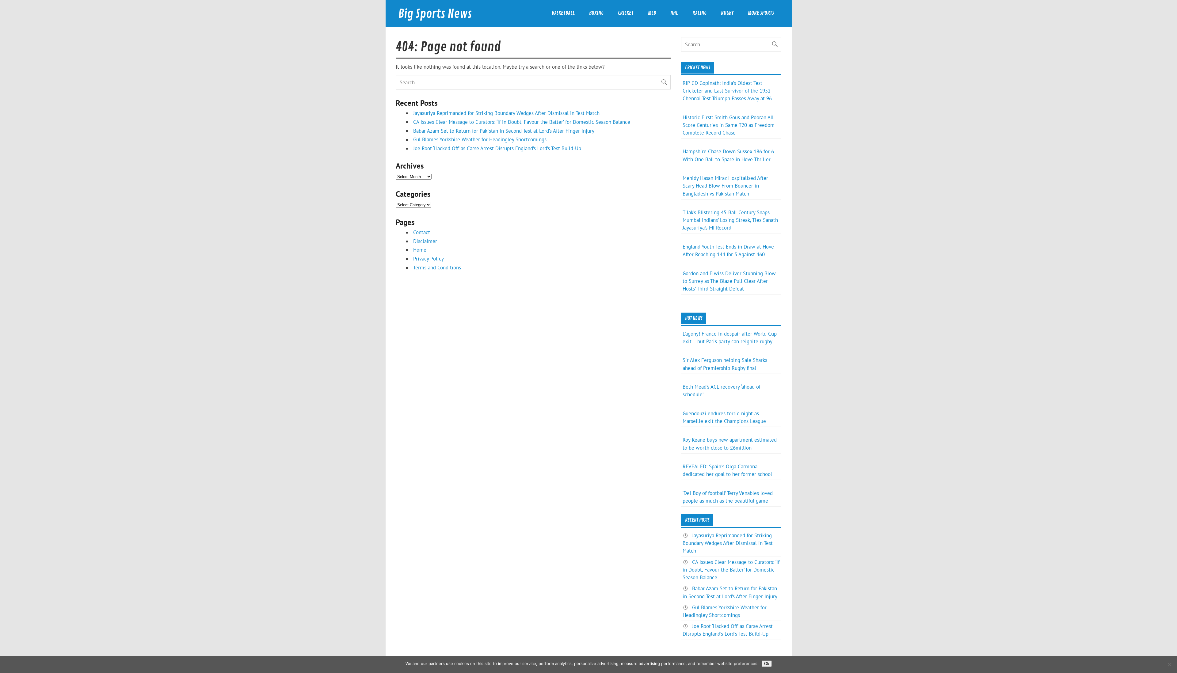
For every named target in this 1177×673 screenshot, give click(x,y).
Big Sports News (435, 13)
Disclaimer (425, 241)
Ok (766, 663)
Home (419, 249)
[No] (1169, 664)
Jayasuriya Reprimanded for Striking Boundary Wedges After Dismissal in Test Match (506, 113)
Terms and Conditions (437, 267)
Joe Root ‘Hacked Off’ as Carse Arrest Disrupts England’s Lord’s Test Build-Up (497, 148)
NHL (674, 13)
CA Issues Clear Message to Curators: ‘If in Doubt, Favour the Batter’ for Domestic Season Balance (521, 122)
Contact (421, 232)
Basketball (563, 13)
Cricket (626, 13)
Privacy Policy (428, 258)
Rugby (727, 13)
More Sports (761, 13)
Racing (699, 13)
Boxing (596, 13)
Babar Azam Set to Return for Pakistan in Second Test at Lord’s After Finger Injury (503, 130)
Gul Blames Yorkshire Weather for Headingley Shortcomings (480, 139)
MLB (652, 13)
